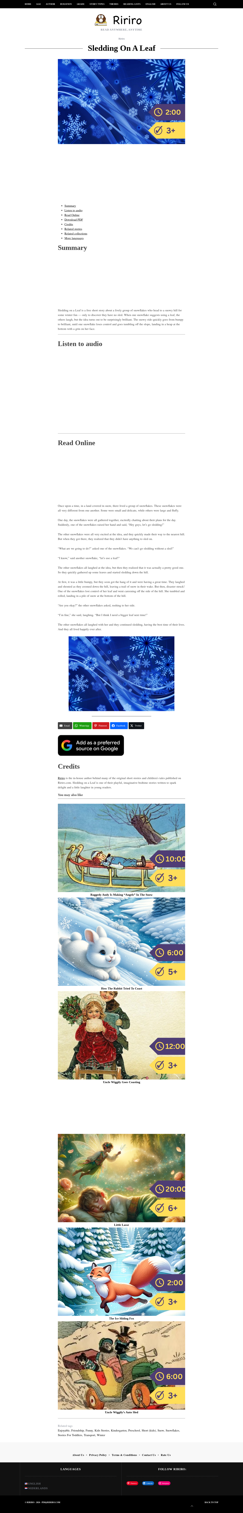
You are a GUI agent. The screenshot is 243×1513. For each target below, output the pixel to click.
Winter (101, 1435)
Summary (70, 206)
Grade (81, 4)
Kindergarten (119, 1430)
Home (28, 4)
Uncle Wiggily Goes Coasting (121, 1082)
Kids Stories (102, 1430)
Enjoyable (64, 1430)
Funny (89, 1430)
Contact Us (149, 1455)
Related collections (75, 233)
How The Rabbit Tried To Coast (121, 988)
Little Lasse (121, 1225)
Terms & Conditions (124, 1455)
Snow (161, 1430)
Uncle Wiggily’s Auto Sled (121, 1412)
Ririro (122, 39)
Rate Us (166, 1455)
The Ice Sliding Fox (121, 1318)
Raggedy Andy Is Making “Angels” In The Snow (121, 894)
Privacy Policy (98, 1455)
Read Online (72, 215)
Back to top (211, 1502)
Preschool (134, 1430)
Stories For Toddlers (70, 1435)
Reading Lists (132, 4)
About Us (165, 4)
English (150, 4)
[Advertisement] (121, 177)
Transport (89, 1435)
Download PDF (73, 219)
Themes (114, 4)
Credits (68, 224)
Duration (66, 4)
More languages (74, 238)
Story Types (97, 4)
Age (38, 4)
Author (50, 4)
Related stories (73, 229)
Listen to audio (73, 210)
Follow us (182, 4)
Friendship (77, 1430)
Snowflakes (172, 1430)
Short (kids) (149, 1430)
